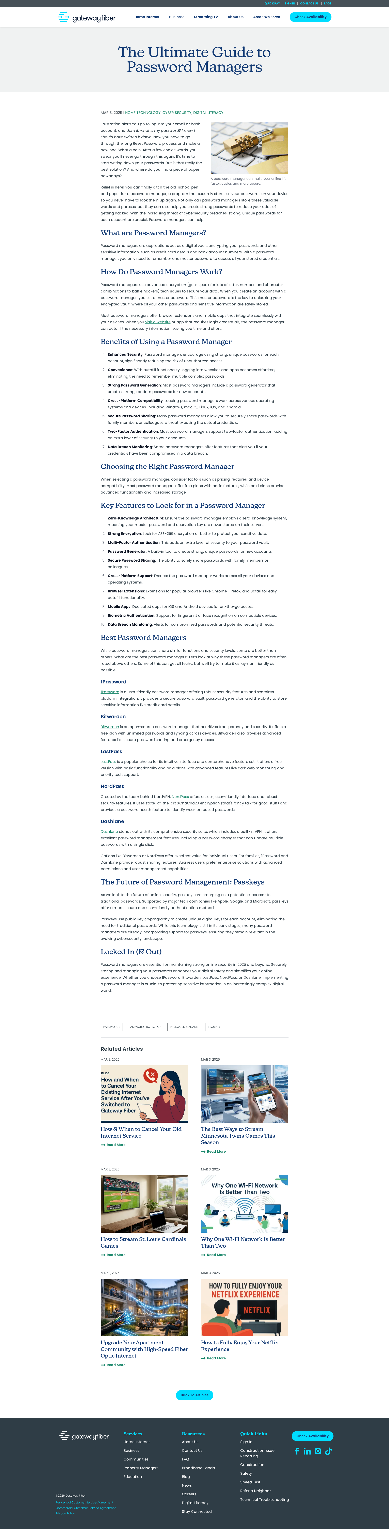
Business (131, 1450)
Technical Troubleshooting (264, 1499)
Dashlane (109, 831)
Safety (246, 1473)
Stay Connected (197, 1511)
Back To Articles (194, 1395)
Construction (252, 1464)
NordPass (180, 796)
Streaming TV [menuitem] (206, 16)
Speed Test (250, 1482)
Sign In (290, 3)
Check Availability (313, 1436)
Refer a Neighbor (255, 1490)
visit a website (158, 321)
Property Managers (141, 1467)
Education (133, 1476)
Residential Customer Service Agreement (84, 1502)
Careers (189, 1494)
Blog (186, 1476)
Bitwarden (110, 726)
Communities (136, 1459)
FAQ (185, 1459)
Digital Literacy (208, 112)
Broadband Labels (198, 1467)
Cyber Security (176, 112)
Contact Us (309, 3)
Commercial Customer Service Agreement (86, 1508)
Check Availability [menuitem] (311, 16)
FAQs (327, 3)
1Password (110, 691)
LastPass (108, 761)
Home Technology (143, 112)
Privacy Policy (65, 1513)
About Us (190, 1441)
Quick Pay (272, 3)
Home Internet (137, 1441)
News (187, 1485)
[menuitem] (147, 17)
